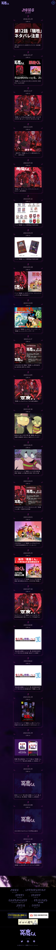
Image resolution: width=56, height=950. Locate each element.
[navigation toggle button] (53, 2)
